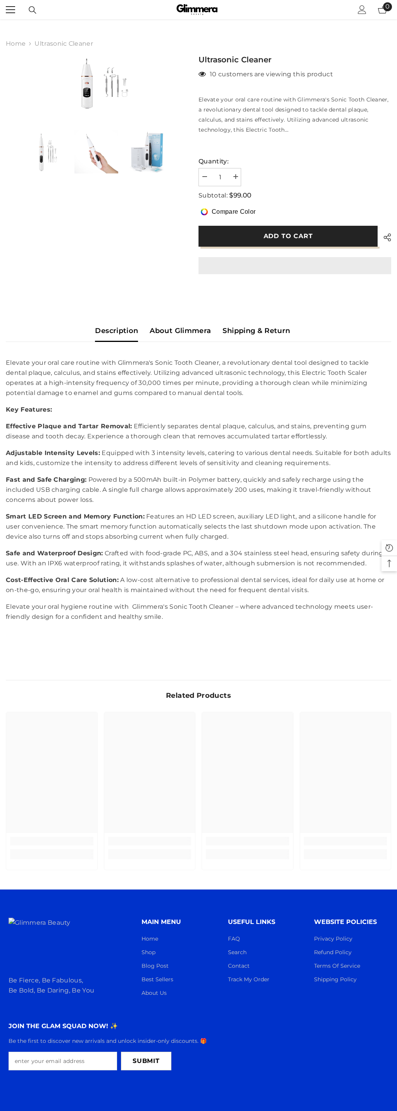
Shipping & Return (256, 330)
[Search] (32, 10)
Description (116, 330)
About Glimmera (180, 330)
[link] (51, 841)
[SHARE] (384, 237)
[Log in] (362, 9)
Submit (146, 1061)
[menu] (10, 9)
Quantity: (213, 161)
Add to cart (288, 236)
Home (16, 43)
